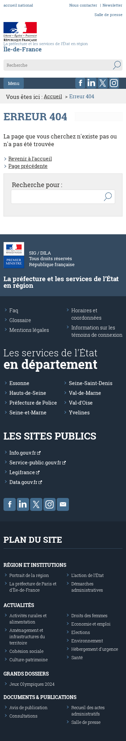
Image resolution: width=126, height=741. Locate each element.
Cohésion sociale (26, 651)
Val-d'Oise (81, 402)
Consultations (23, 716)
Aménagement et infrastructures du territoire (27, 636)
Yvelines (79, 412)
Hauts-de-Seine (27, 393)
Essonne (19, 383)
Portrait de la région (29, 575)
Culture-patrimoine (28, 659)
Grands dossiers (26, 673)
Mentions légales (29, 330)
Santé (77, 657)
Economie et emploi (91, 624)
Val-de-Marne (85, 393)
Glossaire (20, 320)
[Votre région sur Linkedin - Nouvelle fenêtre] (91, 83)
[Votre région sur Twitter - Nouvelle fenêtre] (103, 83)
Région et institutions (35, 565)
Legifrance (22, 472)
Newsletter (112, 5)
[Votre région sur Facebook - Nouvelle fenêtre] (80, 83)
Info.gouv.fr (23, 452)
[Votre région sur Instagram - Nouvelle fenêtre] (114, 83)
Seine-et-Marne (28, 412)
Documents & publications (40, 697)
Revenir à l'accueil (30, 158)
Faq (13, 310)
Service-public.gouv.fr (35, 462)
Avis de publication (28, 707)
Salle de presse (108, 14)
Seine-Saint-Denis (90, 383)
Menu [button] (13, 83)
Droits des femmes (89, 615)
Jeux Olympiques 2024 (32, 684)
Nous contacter (83, 5)
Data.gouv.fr (23, 482)
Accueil (53, 96)
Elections (80, 632)
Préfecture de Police (33, 402)
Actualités (19, 605)
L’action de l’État (87, 575)
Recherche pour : (37, 184)
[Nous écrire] (63, 504)
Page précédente (28, 166)
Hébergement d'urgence (94, 649)
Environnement (87, 640)
